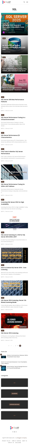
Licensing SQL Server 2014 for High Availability (12, 203)
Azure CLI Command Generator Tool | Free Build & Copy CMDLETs (14, 362)
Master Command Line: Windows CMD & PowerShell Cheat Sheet (17, 356)
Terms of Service (16, 440)
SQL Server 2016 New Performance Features (12, 101)
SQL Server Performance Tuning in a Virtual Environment (13, 118)
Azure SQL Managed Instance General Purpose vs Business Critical (14, 89)
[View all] (14, 382)
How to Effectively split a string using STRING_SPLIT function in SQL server (14, 70)
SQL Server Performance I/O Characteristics (10, 136)
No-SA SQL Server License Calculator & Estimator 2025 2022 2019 (13, 47)
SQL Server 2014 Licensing (9, 333)
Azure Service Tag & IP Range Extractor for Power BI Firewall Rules (17, 367)
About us (24, 440)
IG (6, 32)
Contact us (11, 442)
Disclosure (18, 442)
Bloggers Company (22, 438)
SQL (4, 15)
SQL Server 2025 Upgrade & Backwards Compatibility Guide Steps (13, 27)
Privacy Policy (6, 440)
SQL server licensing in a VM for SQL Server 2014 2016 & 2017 (13, 236)
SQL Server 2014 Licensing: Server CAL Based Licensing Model (13, 301)
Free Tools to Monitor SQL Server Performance (12, 153)
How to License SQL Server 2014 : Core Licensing (13, 269)
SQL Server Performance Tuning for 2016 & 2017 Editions (13, 185)
